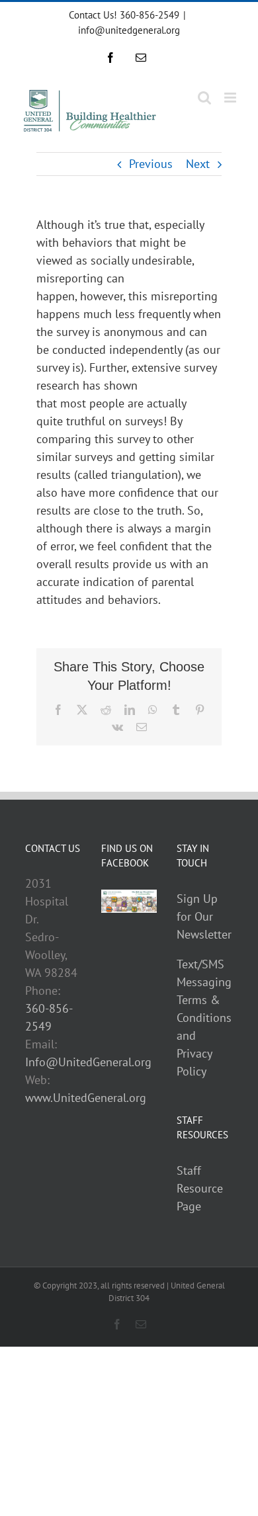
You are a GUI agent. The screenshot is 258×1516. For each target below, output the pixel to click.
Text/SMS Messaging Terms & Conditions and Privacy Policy (204, 1017)
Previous (151, 163)
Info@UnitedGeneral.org (88, 1062)
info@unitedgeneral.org (129, 30)
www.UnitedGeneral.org (85, 1097)
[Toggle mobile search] (204, 98)
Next (198, 163)
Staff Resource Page (200, 1188)
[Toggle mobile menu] (231, 98)
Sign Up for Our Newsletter (204, 916)
